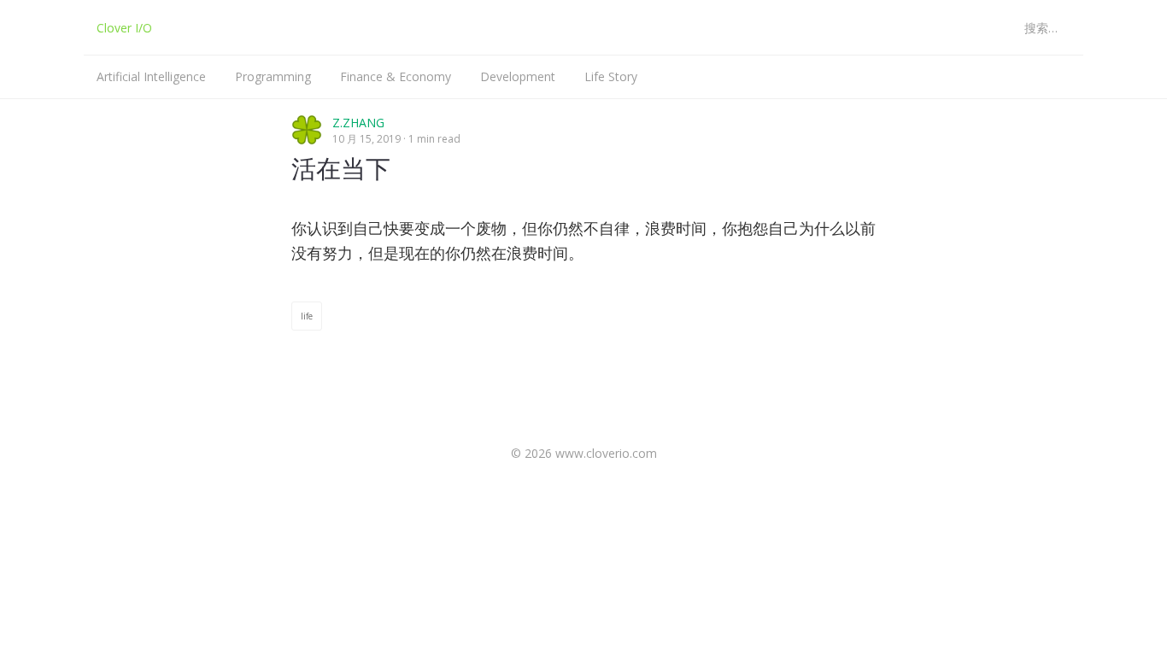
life (307, 316)
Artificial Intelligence (151, 76)
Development (517, 76)
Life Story (610, 76)
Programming (273, 76)
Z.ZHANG (358, 122)
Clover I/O (124, 28)
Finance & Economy (395, 76)
